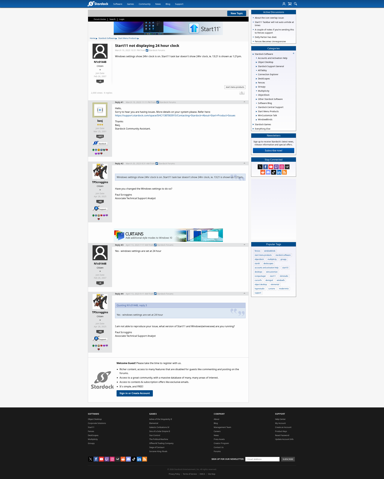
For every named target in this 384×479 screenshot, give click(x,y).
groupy (283, 259)
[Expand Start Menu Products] (256, 111)
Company (219, 413)
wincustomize (272, 272)
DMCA (202, 474)
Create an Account (283, 427)
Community (144, 4)
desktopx (258, 272)
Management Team (222, 427)
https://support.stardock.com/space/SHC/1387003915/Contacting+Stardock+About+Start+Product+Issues (175, 115)
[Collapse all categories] (293, 53)
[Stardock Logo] (97, 3)
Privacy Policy (174, 474)
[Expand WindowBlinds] (256, 120)
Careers (217, 431)
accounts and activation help (266, 267)
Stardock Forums (157, 50)
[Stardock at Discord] (268, 172)
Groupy (91, 443)
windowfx (281, 280)
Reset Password (282, 435)
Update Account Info (284, 439)
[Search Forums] (295, 3)
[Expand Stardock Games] (253, 124)
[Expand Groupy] (256, 87)
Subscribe (288, 459)
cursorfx (258, 280)
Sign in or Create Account (135, 393)
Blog (168, 4)
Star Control (154, 435)
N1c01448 (100, 62)
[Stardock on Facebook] (265, 166)
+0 (100, 81)
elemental (275, 284)
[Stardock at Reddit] (263, 172)
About (216, 419)
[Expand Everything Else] (253, 129)
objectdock (259, 259)
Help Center (280, 419)
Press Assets (219, 439)
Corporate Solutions (97, 423)
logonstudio (259, 288)
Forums (217, 451)
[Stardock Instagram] (281, 166)
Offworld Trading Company (161, 443)
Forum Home (100, 19)
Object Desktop (95, 419)
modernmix (284, 288)
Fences (91, 431)
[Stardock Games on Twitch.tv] (276, 166)
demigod (269, 280)
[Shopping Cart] (290, 3)
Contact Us (219, 447)
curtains (271, 288)
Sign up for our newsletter (227, 459)
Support (179, 4)
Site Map (211, 474)
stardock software (283, 255)
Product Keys (281, 431)
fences (257, 251)
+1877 (100, 136)
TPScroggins (100, 182)
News (158, 4)
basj (100, 120)
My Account (280, 423)
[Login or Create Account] (283, 3)
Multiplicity (93, 439)
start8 (257, 263)
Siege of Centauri (156, 447)
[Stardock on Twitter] (260, 166)
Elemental (153, 423)
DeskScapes (93, 435)
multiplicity (272, 259)
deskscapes (268, 263)
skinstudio (284, 276)
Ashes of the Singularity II (160, 419)
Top (244, 102)
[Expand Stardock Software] (253, 54)
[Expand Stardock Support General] (256, 66)
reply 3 (143, 305)
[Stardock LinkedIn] (279, 172)
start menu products (235, 87)
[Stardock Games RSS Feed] (284, 172)
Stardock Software (107, 38)
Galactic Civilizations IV (159, 427)
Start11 (91, 427)
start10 (285, 267)
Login (121, 19)
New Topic (237, 13)
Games (130, 4)
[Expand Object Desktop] (256, 62)
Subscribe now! (273, 150)
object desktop (261, 284)
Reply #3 (119, 244)
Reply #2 (119, 163)
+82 (100, 201)
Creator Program (221, 443)
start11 (273, 276)
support (258, 293)
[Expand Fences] (256, 83)
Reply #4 (119, 293)
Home (92, 38)
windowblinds (269, 251)
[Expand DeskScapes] (256, 79)
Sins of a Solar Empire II (159, 431)
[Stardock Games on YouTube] (271, 166)
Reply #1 (119, 102)
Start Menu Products (127, 38)
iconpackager (260, 276)
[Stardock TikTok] (273, 172)
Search (113, 19)
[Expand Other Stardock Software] (256, 99)
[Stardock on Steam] (287, 166)
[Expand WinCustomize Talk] (256, 115)
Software (117, 4)
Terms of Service (190, 474)
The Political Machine (158, 439)
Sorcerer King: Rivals (158, 451)
